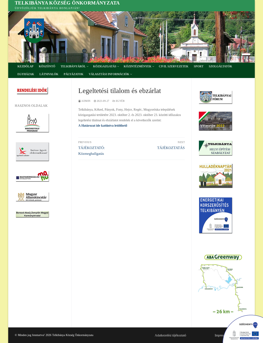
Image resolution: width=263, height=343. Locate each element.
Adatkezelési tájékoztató (170, 335)
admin (86, 101)
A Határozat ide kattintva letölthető (102, 125)
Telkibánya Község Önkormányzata (67, 3)
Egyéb (120, 101)
